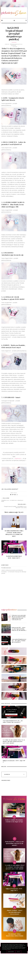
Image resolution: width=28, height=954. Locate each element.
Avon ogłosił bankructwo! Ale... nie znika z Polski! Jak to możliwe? (19, 640)
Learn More (11, 951)
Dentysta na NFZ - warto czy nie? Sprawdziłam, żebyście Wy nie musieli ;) (19, 629)
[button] (14, 20)
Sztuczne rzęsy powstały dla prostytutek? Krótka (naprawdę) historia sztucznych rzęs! (19, 617)
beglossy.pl (18, 458)
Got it (18, 951)
